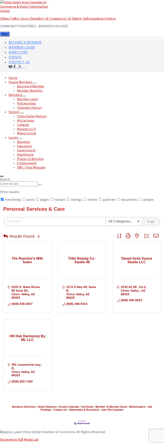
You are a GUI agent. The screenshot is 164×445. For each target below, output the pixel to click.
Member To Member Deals (111, 406)
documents (129, 199)
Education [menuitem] (24, 146)
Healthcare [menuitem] (25, 154)
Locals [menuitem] (13, 137)
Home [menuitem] (13, 78)
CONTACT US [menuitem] (19, 62)
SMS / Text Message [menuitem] (31, 167)
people (148, 199)
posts (30, 199)
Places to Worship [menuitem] (30, 159)
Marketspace (137, 406)
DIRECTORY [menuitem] (18, 52)
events (92, 199)
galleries (109, 199)
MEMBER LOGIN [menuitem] (22, 47)
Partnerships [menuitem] (26, 103)
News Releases (47, 406)
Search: (5, 179)
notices (60, 199)
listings (76, 199)
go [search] (152, 221)
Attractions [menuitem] (25, 120)
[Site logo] (26, 11)
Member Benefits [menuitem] (29, 90)
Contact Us (60, 409)
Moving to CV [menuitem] (26, 129)
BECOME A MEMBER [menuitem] (25, 42)
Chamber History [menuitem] (29, 107)
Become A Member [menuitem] (30, 86)
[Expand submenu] (35, 83)
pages (45, 199)
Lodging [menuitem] (23, 124)
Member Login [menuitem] (27, 99)
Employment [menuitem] (27, 163)
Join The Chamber (112, 409)
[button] (5, 236)
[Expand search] (1, 176)
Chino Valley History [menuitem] (32, 116)
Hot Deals (87, 406)
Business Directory (24, 406)
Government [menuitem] (26, 150)
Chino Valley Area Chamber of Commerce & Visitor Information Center (58, 18)
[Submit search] (40, 184)
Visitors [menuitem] (14, 112)
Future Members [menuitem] (20, 82)
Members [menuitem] (15, 95)
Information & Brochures (84, 409)
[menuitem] (24, 66)
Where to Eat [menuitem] (26, 133)
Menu (5, 34)
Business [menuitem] (23, 142)
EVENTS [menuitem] (15, 57)
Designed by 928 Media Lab (19, 439)
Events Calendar (69, 406)
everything (12, 199)
